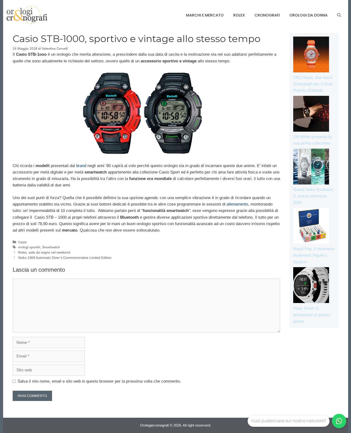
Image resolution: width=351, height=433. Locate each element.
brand (81, 165)
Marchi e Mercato (205, 15)
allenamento (237, 204)
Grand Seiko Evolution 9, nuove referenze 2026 (313, 196)
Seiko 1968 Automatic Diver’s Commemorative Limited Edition (65, 258)
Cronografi (267, 15)
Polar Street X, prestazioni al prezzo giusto (311, 315)
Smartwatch (51, 247)
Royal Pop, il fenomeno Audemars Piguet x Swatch (314, 255)
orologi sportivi (29, 247)
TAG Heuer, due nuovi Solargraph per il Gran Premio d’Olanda (313, 84)
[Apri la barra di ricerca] (339, 15)
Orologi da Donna (308, 15)
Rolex (239, 15)
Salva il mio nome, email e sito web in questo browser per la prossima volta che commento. (99, 381)
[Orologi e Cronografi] (26, 15)
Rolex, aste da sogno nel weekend (44, 252)
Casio (22, 242)
